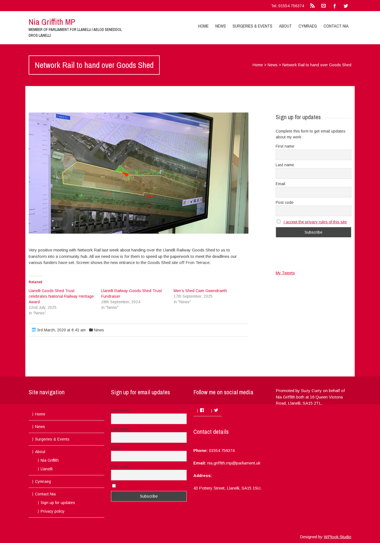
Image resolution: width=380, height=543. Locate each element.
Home (203, 26)
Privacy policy (53, 511)
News (220, 26)
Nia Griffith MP (52, 21)
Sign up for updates (58, 502)
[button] (138, 173)
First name (285, 146)
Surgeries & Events (252, 26)
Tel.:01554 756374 (287, 6)
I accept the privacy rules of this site (315, 222)
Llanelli (47, 469)
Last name (285, 165)
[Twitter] (345, 5)
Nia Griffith (50, 460)
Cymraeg (307, 26)
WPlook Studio (337, 536)
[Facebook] (334, 5)
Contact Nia (336, 26)
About (285, 26)
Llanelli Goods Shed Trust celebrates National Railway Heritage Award (61, 296)
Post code (284, 202)
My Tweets (285, 273)
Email (280, 184)
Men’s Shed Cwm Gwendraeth (200, 290)
